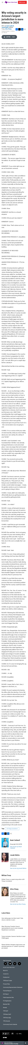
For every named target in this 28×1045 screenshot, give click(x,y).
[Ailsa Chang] (5, 891)
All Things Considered (12, 828)
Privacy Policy (6, 984)
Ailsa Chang (8, 29)
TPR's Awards (6, 1021)
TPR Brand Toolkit (7, 980)
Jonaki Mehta (5, 27)
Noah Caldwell (10, 26)
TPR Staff (5, 1011)
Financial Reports (7, 990)
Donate (23, 2)
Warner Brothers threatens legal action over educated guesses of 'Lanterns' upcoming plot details (13, 946)
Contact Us (5, 974)
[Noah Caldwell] (5, 842)
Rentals (5, 1007)
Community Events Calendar (10, 1024)
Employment (6, 977)
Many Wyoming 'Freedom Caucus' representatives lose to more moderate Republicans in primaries (12, 928)
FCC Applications (7, 1000)
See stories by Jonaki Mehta (18, 868)
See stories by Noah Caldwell (16, 847)
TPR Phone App (7, 1017)
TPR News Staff (7, 1014)
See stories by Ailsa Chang (17, 904)
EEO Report (6, 994)
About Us (5, 970)
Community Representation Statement (12, 987)
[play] (2, 1043)
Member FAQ (6, 1004)
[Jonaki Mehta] (5, 857)
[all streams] (26, 1043)
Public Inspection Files (8, 997)
